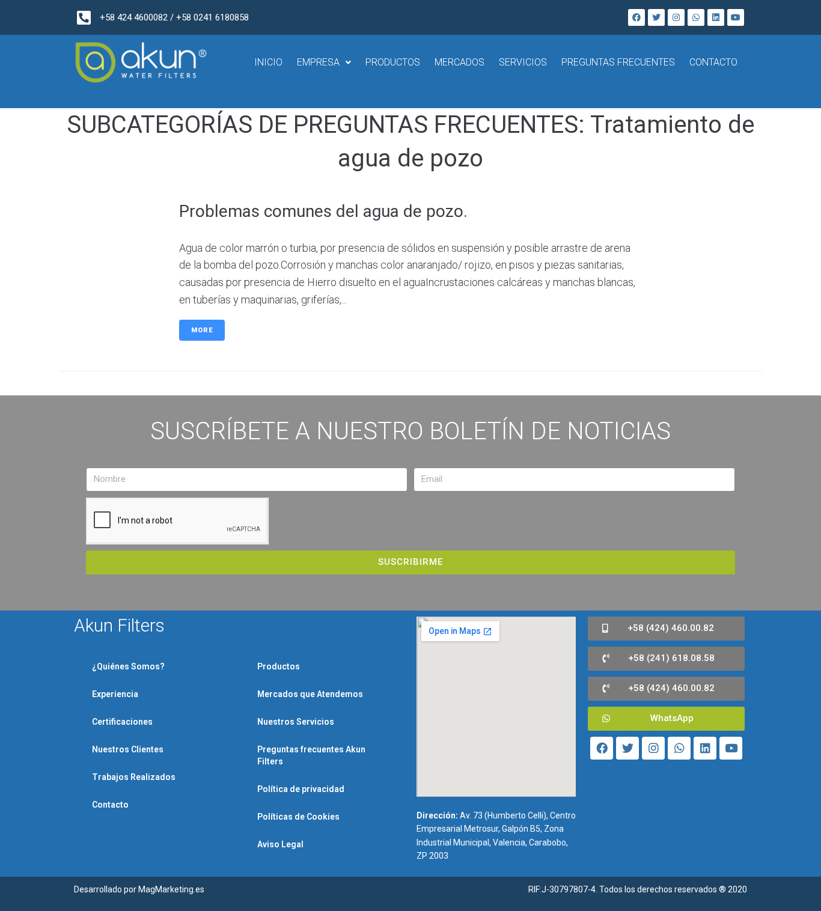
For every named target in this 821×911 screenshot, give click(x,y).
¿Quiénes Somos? (128, 666)
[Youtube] (735, 17)
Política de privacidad (300, 789)
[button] (666, 629)
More (202, 330)
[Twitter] (656, 17)
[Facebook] (636, 17)
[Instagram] (676, 17)
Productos (278, 666)
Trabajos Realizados (133, 777)
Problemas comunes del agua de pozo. (323, 211)
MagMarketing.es (171, 889)
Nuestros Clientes (127, 749)
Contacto (110, 804)
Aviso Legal (280, 844)
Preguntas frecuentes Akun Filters (311, 755)
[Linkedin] (715, 17)
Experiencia (115, 694)
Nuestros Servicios (295, 722)
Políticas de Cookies (298, 816)
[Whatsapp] (696, 17)
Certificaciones (122, 722)
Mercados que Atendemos (310, 694)
